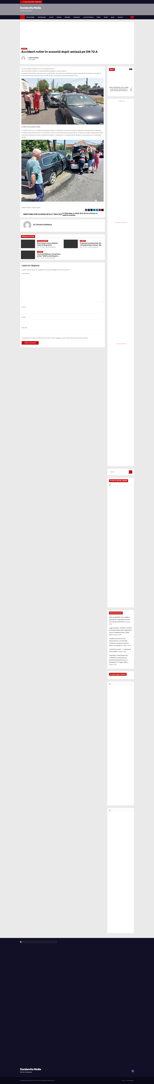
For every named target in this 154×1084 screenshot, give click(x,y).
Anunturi (120, 17)
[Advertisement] (77, 35)
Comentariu (26, 273)
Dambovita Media (30, 7)
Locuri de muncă (88, 17)
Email (24, 317)
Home (123, 1080)
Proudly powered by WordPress (28, 1080)
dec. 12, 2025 (41, 247)
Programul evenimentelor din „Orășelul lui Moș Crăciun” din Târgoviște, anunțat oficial (90, 245)
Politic (99, 17)
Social (106, 17)
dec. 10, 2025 (83, 247)
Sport (112, 17)
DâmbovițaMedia (34, 57)
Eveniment (77, 17)
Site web (24, 328)
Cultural (59, 17)
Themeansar (50, 1080)
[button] (129, 17)
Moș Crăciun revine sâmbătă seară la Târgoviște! (47, 244)
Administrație (42, 17)
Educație (67, 17)
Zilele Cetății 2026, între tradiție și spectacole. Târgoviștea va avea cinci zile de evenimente (118, 89)
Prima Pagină (30, 17)
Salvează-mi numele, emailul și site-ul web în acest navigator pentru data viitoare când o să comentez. (55, 338)
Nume (24, 307)
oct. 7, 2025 (40, 258)
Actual (51, 17)
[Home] (22, 17)
